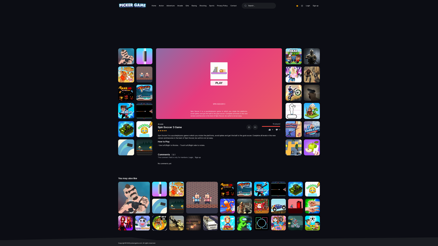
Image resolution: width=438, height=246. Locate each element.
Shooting (202, 6)
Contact (233, 6)
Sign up (315, 6)
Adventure (171, 6)
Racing (194, 6)
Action (161, 6)
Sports (211, 6)
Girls (187, 6)
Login (308, 6)
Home (154, 6)
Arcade (180, 6)
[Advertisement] (219, 28)
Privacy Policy (222, 6)
